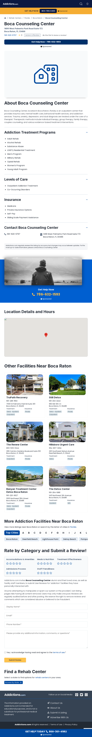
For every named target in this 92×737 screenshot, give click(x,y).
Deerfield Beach (30, 539)
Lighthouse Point (50, 539)
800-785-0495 (48, 11)
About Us (55, 707)
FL (17, 31)
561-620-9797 (10, 35)
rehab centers (42, 677)
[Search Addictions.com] (81, 4)
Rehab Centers (15, 18)
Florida (27, 18)
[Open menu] (87, 3)
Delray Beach (69, 539)
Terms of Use (56, 724)
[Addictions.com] (5, 18)
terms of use (59, 652)
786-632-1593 (48, 294)
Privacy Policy (71, 724)
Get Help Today (46, 731)
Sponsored (63, 11)
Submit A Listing (58, 712)
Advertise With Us (59, 717)
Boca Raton (37, 18)
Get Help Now (31, 11)
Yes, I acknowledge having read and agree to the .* (36, 652)
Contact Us (56, 703)
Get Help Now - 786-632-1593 (46, 41)
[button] (46, 335)
